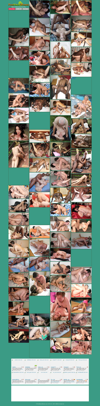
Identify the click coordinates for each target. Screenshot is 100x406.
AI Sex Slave (12, 9)
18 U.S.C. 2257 (51, 403)
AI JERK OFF (19, 9)
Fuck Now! (25, 9)
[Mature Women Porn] (18, 3)
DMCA (57, 403)
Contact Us (61, 403)
